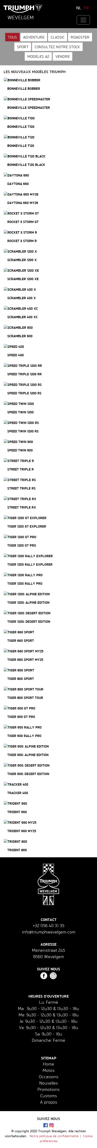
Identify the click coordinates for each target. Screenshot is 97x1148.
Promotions (48, 1089)
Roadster (80, 37)
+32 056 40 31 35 (48, 925)
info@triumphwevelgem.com (48, 931)
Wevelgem (21, 17)
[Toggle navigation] (83, 20)
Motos (49, 1070)
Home (48, 1063)
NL (78, 7)
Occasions (48, 1076)
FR (86, 7)
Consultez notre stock (57, 46)
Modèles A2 (38, 56)
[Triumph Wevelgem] (23, 9)
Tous (12, 37)
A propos (48, 1102)
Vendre (62, 56)
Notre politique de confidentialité (54, 1136)
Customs (48, 1095)
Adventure (33, 37)
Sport (22, 46)
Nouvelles (48, 1082)
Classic (58, 37)
